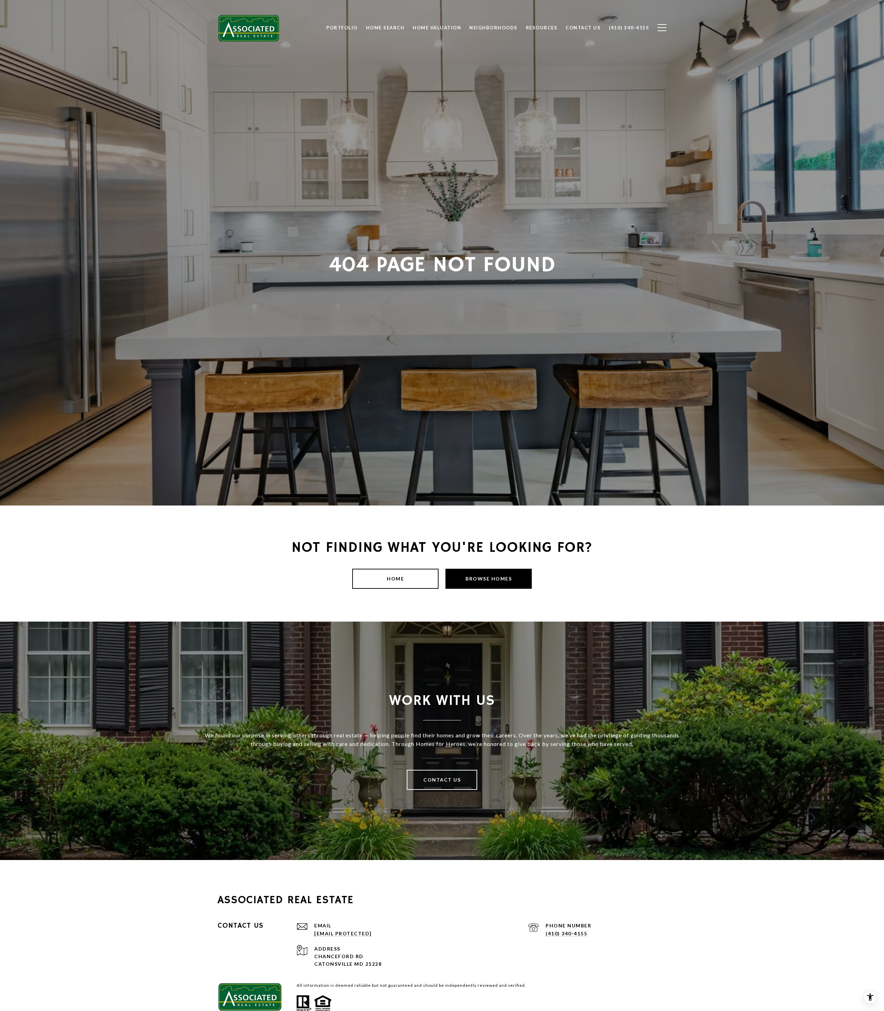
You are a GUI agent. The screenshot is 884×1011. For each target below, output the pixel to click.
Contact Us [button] (442, 780)
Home (395, 579)
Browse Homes (488, 579)
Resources (542, 27)
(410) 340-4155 (566, 933)
